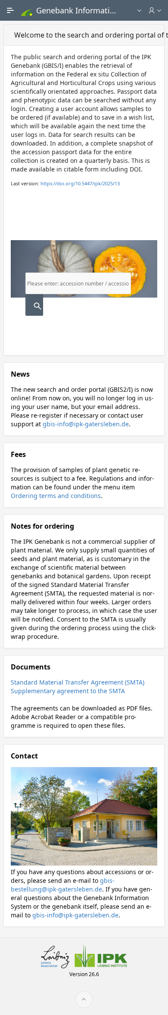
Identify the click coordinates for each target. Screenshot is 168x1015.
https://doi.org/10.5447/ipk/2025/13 (80, 183)
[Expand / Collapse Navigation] (10, 10)
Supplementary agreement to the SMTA (68, 691)
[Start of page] (84, 999)
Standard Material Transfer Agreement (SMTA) (77, 682)
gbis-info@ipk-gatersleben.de (86, 424)
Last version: (65, 183)
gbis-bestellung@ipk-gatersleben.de (63, 884)
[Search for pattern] (34, 305)
